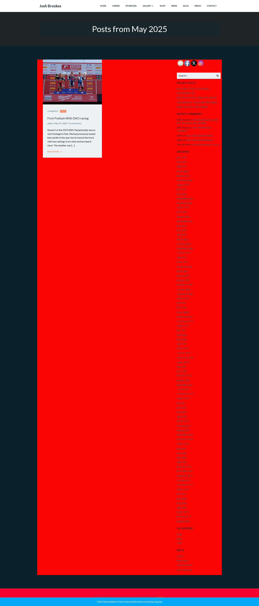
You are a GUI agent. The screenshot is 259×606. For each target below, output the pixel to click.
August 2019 (183, 325)
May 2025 (181, 193)
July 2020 (181, 302)
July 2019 (181, 330)
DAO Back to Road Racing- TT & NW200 (196, 97)
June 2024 (181, 211)
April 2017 (181, 416)
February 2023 (184, 243)
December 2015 (184, 471)
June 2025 (181, 189)
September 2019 (185, 321)
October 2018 (183, 352)
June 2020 (181, 307)
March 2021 (182, 271)
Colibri (160, 597)
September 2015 (185, 484)
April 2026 (181, 166)
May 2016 (181, 457)
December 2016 (184, 434)
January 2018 (183, 380)
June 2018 (181, 371)
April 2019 (181, 343)
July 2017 (181, 403)
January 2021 (183, 280)
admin (50, 123)
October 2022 (183, 252)
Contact (212, 6)
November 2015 (185, 475)
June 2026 (181, 157)
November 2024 (185, 202)
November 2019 (185, 316)
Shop (162, 6)
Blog (186, 6)
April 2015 (181, 507)
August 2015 (183, 489)
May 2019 (181, 339)
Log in (180, 556)
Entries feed (182, 560)
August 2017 (183, 398)
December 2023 (184, 221)
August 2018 (183, 362)
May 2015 (181, 502)
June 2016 (181, 452)
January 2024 (183, 216)
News (174, 6)
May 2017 (181, 411)
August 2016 (183, 443)
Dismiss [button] (158, 601)
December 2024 (184, 198)
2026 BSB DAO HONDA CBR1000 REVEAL (197, 102)
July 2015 (181, 493)
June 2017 (181, 407)
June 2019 (181, 334)
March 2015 (182, 512)
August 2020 (183, 298)
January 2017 (183, 430)
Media (198, 6)
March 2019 (182, 348)
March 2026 (182, 171)
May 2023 (181, 230)
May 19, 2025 (61, 123)
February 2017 (184, 425)
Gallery (147, 6)
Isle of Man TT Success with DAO (193, 88)
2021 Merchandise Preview (200, 135)
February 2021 (184, 275)
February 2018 (184, 375)
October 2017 (183, 389)
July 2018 (181, 366)
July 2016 (181, 448)
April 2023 (181, 234)
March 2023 (182, 239)
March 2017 (182, 421)
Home (103, 6)
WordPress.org (184, 569)
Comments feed (185, 565)
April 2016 (181, 462)
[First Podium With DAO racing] (72, 81)
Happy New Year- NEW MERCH (192, 106)
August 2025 (183, 184)
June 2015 (181, 498)
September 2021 (185, 266)
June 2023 (181, 225)
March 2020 (182, 312)
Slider (179, 543)
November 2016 (185, 439)
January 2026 (183, 175)
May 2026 (181, 162)
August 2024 (183, 207)
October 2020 (183, 289)
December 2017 (184, 384)
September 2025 (185, 180)
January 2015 (183, 521)
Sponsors (131, 6)
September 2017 (185, 393)
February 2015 (184, 516)
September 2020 (185, 293)
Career (116, 6)
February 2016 (184, 466)
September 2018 (185, 357)
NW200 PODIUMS (186, 93)
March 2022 (182, 261)
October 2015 (183, 480)
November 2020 (185, 284)
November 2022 (185, 248)
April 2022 (181, 257)
